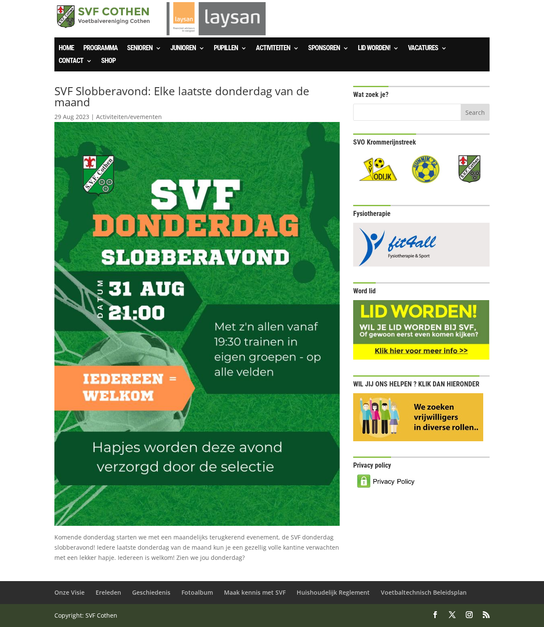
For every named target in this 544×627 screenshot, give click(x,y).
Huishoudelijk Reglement (333, 592)
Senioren (140, 48)
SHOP (108, 61)
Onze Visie (69, 592)
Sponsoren (324, 48)
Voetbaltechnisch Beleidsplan (424, 592)
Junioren (183, 48)
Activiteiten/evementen (129, 117)
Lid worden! (374, 48)
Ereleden (108, 592)
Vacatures (423, 48)
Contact (71, 61)
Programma (100, 48)
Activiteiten (273, 48)
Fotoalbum (197, 592)
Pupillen (226, 48)
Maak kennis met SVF (255, 592)
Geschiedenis (151, 592)
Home (66, 48)
